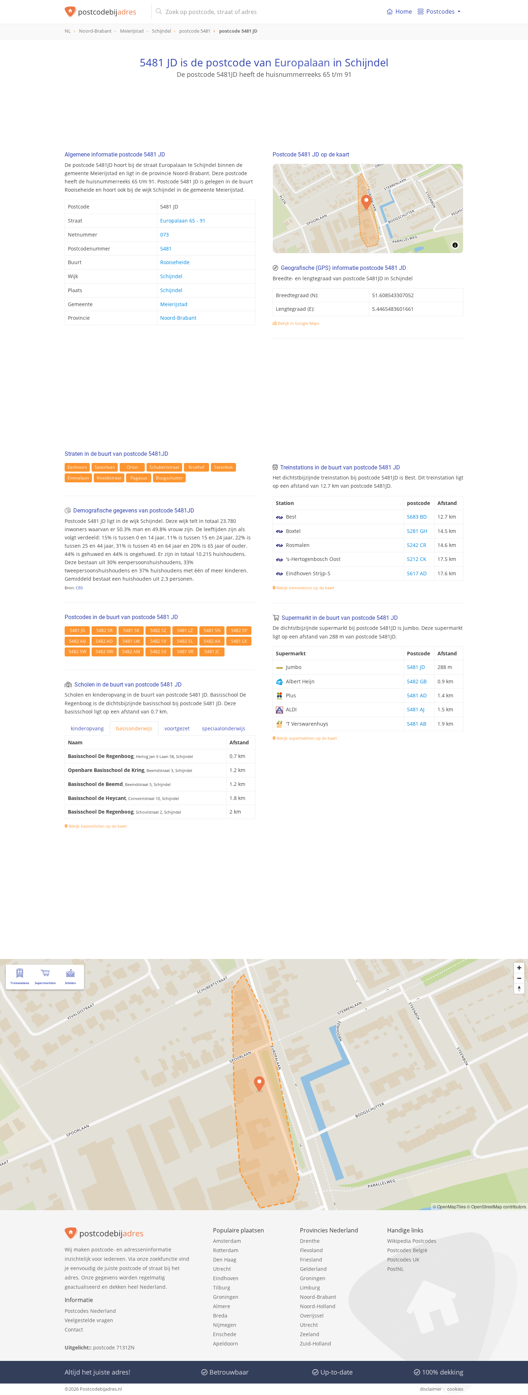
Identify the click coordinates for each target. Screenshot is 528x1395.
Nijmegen (224, 1324)
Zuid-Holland (315, 1343)
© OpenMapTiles (449, 1206)
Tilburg (221, 1287)
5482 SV (158, 641)
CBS (79, 587)
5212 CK (416, 559)
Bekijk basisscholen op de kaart (97, 826)
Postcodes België (407, 1250)
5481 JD (416, 667)
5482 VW (104, 652)
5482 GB (417, 681)
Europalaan (302, 62)
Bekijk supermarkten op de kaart (306, 738)
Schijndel (171, 276)
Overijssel (312, 1315)
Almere (221, 1306)
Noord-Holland (317, 1306)
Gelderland (313, 1268)
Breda (220, 1315)
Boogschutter (169, 478)
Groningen (225, 1296)
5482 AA (212, 641)
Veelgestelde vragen (89, 1320)
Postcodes (440, 11)
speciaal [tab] (223, 728)
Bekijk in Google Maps (298, 323)
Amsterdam (227, 1240)
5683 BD (417, 516)
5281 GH (417, 531)
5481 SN (212, 630)
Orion (132, 467)
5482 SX (158, 652)
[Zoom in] (519, 968)
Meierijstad (173, 304)
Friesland (311, 1259)
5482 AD (104, 641)
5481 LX (239, 641)
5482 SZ (158, 630)
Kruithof (196, 467)
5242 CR (416, 545)
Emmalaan (78, 478)
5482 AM (131, 652)
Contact (74, 1329)
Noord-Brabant (178, 317)
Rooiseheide (175, 262)
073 (164, 234)
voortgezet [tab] (177, 728)
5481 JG (77, 630)
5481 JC (211, 652)
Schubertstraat (164, 467)
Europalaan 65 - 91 (182, 220)
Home (403, 11)
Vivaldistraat (109, 478)
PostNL (395, 1268)
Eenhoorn (77, 467)
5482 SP (239, 630)
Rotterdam (225, 1250)
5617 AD (417, 573)
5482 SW (77, 652)
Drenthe (310, 1240)
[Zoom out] (519, 978)
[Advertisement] (264, 111)
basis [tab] (134, 728)
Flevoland (311, 1250)
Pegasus (138, 478)
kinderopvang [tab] (87, 728)
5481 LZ (185, 630)
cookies (455, 1389)
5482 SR (104, 630)
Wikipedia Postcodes (411, 1240)
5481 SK (131, 630)
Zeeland (309, 1334)
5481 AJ (416, 709)
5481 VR (185, 652)
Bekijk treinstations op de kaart (304, 587)
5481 (166, 248)
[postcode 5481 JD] (105, 12)
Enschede (224, 1334)
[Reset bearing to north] (519, 988)
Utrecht (222, 1268)
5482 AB (77, 641)
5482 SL (185, 641)
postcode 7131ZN (114, 1347)
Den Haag (224, 1259)
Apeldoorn (225, 1343)
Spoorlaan (104, 467)
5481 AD (417, 695)
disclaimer (430, 1389)
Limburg (310, 1287)
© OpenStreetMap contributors (496, 1206)
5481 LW (131, 641)
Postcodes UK (403, 1259)
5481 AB (416, 723)
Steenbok (223, 467)
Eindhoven (225, 1278)
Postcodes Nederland (90, 1310)
